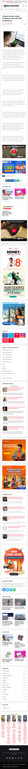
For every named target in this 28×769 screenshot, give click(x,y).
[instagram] (15, 758)
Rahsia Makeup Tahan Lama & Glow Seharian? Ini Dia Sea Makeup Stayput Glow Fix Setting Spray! (8, 733)
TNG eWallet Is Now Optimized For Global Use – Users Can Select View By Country (7, 623)
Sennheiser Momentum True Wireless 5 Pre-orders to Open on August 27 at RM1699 (20, 645)
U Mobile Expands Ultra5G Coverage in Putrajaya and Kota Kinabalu (19, 623)
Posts (5, 707)
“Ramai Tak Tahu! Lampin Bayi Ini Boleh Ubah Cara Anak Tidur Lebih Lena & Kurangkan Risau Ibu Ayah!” (16, 389)
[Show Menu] (2, 6)
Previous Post (5, 243)
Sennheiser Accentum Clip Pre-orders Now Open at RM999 (7, 660)
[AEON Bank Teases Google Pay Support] (20, 654)
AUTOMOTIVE (14, 673)
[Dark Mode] (23, 6)
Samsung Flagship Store (8, 373)
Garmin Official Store (7, 354)
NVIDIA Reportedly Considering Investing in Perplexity (7, 198)
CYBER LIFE (14, 678)
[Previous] (24, 9)
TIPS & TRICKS (14, 694)
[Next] (26, 9)
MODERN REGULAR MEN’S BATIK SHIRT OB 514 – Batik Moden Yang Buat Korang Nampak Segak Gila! (25, 733)
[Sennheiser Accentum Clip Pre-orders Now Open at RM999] (7, 654)
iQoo (3, 364)
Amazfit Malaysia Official (8, 350)
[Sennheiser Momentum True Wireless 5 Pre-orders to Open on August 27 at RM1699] (20, 637)
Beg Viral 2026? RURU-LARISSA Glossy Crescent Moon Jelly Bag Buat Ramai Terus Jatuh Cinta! (14, 733)
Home (3, 13)
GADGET (14, 680)
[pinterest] (21, 758)
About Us (9, 764)
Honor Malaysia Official (7, 357)
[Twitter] (15, 180)
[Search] (26, 6)
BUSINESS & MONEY (10, 13)
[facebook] (7, 758)
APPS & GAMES (14, 671)
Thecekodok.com (15, 766)
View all (24, 186)
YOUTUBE (14, 699)
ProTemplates (22, 766)
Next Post (24, 243)
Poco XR (4, 368)
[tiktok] (18, 758)
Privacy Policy (16, 764)
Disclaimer (22, 764)
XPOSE (14, 696)
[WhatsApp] (18, 180)
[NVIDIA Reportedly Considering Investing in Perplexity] (7, 637)
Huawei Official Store (7, 359)
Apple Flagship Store (7, 352)
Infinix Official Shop (6, 361)
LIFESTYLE (14, 682)
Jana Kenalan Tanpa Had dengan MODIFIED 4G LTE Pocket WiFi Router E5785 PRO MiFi (19, 732)
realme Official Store (7, 371)
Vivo (3, 375)
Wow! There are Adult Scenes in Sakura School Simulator (7, 608)
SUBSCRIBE (9, 1)
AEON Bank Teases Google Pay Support (19, 197)
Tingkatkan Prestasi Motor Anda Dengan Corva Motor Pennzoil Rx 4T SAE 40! (3, 730)
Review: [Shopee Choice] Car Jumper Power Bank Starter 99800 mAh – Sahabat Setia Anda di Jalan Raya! (16, 427)
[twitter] (10, 758)
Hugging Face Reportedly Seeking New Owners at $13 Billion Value (7, 213)
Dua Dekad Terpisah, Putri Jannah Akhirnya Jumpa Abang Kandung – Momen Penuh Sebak (16, 518)
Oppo (3, 366)
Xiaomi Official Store (7, 378)
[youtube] (12, 758)
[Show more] (21, 180)
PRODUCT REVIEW (14, 687)
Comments (7, 708)
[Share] (25, 24)
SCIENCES (14, 689)
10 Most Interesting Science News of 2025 (20, 607)
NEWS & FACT (14, 685)
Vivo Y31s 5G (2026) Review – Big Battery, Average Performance (12, 9)
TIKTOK (14, 692)
